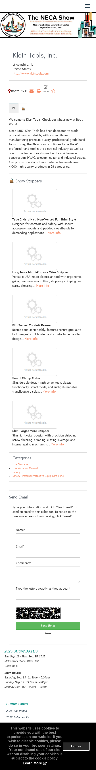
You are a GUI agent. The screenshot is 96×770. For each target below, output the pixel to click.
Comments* (23, 563)
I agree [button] (76, 746)
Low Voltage (20, 464)
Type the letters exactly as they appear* (43, 588)
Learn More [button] (32, 763)
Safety (16, 472)
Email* (20, 546)
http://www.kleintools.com (31, 73)
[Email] (31, 91)
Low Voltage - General (25, 468)
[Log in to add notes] (46, 89)
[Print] (38, 91)
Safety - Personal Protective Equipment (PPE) (38, 475)
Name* (20, 530)
